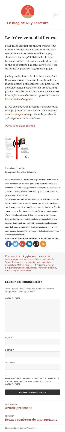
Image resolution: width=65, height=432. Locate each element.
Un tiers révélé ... (24, 265)
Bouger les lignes (13, 262)
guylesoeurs (30, 256)
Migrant (16, 270)
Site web (10, 362)
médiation (46, 262)
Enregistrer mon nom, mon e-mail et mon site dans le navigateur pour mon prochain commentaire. (32, 381)
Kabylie (8, 270)
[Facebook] (8, 244)
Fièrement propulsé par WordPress (21, 428)
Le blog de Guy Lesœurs (27, 22)
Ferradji (33, 267)
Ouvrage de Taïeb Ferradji (20, 125)
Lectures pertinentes (31, 262)
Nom (8, 337)
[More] (43, 244)
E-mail (9, 350)
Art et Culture (35, 259)
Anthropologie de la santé (17, 259)
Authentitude (48, 259)
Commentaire (13, 298)
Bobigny (50, 265)
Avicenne (41, 265)
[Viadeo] (36, 244)
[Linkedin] (29, 244)
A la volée (45, 256)
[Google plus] (22, 244)
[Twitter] (15, 244)
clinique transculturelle (15, 267)
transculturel (10, 265)
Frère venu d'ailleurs (47, 267)
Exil (27, 267)
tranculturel (26, 270)
